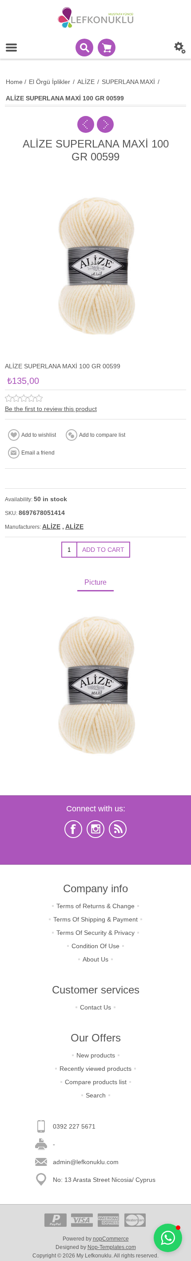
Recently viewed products (95, 1068)
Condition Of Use (95, 946)
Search (96, 1095)
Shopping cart (106, 47)
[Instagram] (95, 829)
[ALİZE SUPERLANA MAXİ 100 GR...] (85, 124)
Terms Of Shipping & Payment (95, 919)
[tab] (96, 583)
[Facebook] (73, 829)
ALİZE (51, 526)
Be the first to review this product (51, 408)
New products (95, 1055)
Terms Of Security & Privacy (95, 932)
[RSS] (118, 829)
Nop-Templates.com (112, 1247)
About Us (95, 959)
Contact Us (95, 1007)
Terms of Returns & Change (95, 906)
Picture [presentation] (95, 582)
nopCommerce (111, 1239)
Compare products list (96, 1081)
